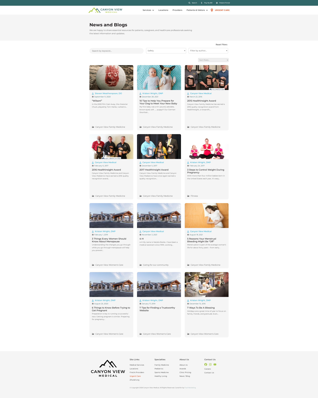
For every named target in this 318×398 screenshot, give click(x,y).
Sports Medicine (162, 372)
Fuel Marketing (190, 388)
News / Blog (184, 376)
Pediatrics (159, 369)
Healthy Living (161, 376)
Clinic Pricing (185, 372)
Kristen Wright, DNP (152, 93)
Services (147, 10)
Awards (182, 369)
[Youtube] (215, 364)
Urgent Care (135, 376)
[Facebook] (205, 364)
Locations (163, 10)
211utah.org (134, 380)
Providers (177, 10)
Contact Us (209, 373)
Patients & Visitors (196, 10)
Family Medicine (162, 365)
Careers (207, 369)
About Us (183, 365)
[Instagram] (210, 364)
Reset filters (221, 45)
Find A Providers (137, 372)
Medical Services (137, 365)
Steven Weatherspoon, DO (108, 93)
